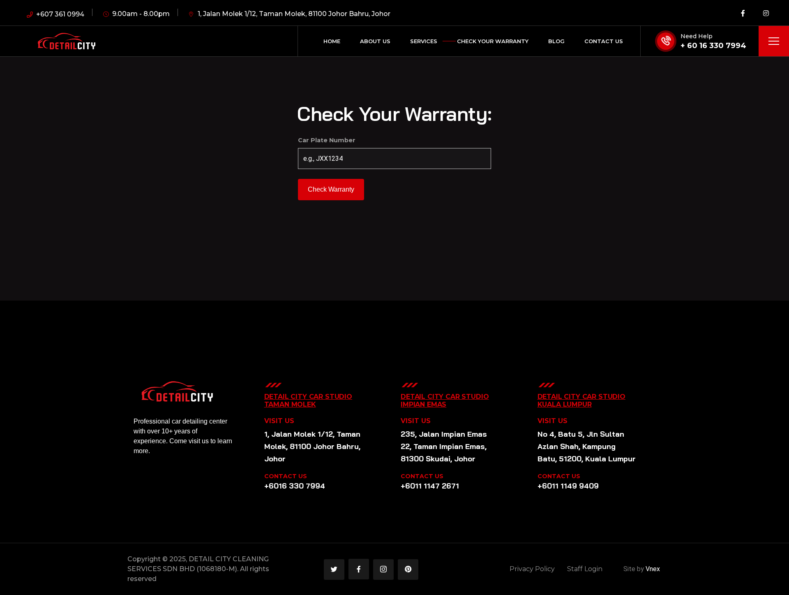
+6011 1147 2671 (430, 486)
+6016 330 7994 (294, 486)
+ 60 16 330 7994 (713, 45)
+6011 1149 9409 (568, 486)
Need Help (697, 36)
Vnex (653, 569)
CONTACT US (285, 476)
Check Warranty (331, 189)
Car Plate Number (326, 140)
